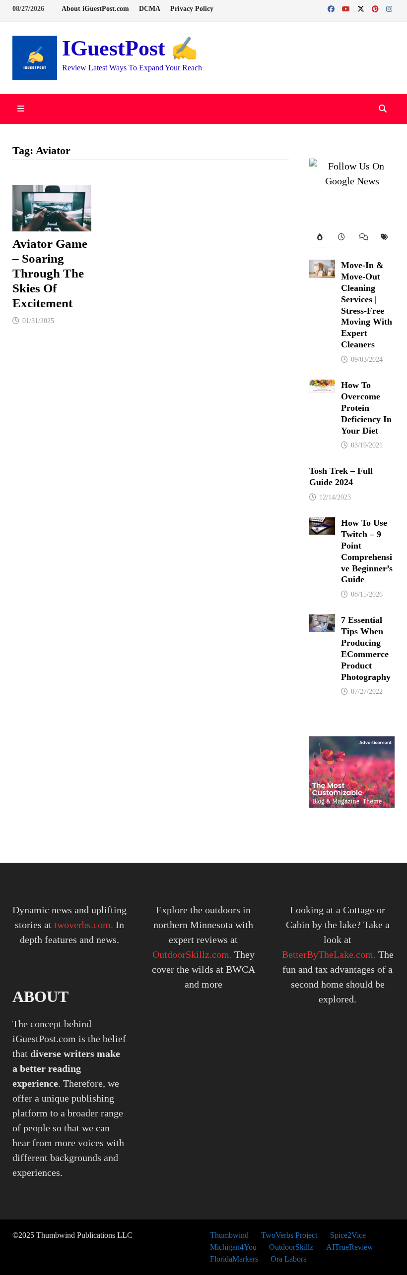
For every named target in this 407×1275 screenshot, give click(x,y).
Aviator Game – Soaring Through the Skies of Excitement (49, 273)
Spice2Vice (348, 1235)
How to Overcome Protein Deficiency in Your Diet (366, 407)
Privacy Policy (191, 8)
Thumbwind (229, 1235)
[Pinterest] (376, 7)
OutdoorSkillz (291, 1247)
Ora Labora (289, 1259)
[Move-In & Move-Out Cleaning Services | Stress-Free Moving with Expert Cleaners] (322, 267)
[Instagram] (389, 7)
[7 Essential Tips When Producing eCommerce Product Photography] (322, 621)
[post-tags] (384, 237)
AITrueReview (349, 1247)
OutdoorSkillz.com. (192, 954)
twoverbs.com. (82, 924)
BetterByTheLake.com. (329, 954)
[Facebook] (332, 7)
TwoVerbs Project (289, 1235)
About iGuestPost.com (95, 8)
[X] (362, 7)
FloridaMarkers (234, 1259)
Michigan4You (233, 1247)
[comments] (362, 237)
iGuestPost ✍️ (130, 48)
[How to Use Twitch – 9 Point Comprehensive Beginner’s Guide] (322, 524)
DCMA (149, 8)
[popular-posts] (320, 237)
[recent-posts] (341, 237)
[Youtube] (347, 7)
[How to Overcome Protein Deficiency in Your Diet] (322, 387)
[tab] (320, 237)
